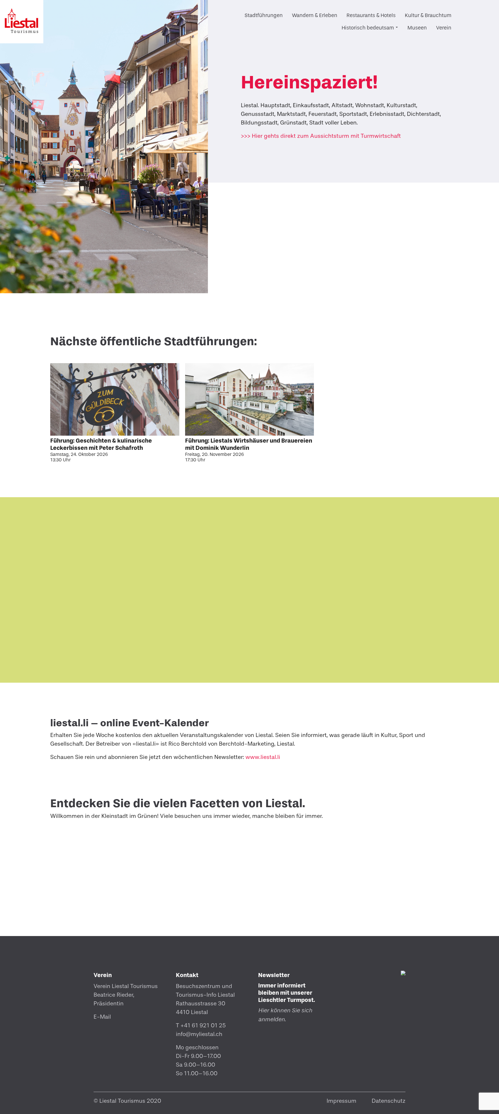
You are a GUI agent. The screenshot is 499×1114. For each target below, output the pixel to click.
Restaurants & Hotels (371, 15)
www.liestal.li (262, 757)
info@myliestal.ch (199, 1034)
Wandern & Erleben (314, 15)
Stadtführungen (264, 15)
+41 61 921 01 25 (203, 1025)
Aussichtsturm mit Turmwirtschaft (321, 136)
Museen (417, 28)
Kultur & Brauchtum (428, 15)
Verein (443, 28)
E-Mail (102, 1016)
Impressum (341, 1101)
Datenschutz (388, 1101)
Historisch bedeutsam (368, 28)
